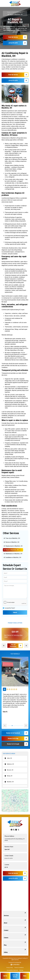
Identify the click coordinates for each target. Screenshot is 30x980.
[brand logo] (15, 3)
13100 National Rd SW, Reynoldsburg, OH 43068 (15, 839)
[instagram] (16, 830)
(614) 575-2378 (8, 858)
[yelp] (18, 830)
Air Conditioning (16, 12)
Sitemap (21, 970)
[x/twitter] (14, 830)
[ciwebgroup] (15, 965)
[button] (24, 976)
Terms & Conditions (19, 967)
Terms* (13, 608)
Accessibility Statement (12, 970)
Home (8, 12)
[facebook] (11, 830)
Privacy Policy (9, 967)
